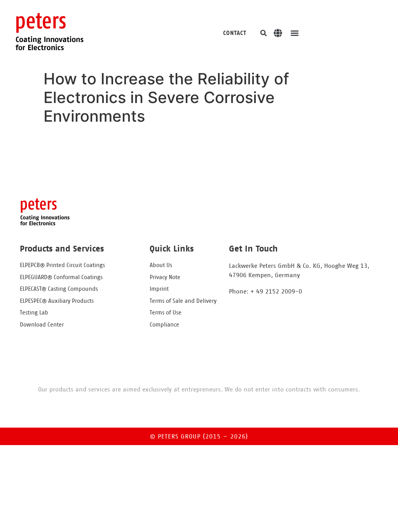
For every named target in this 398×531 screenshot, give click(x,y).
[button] (263, 33)
